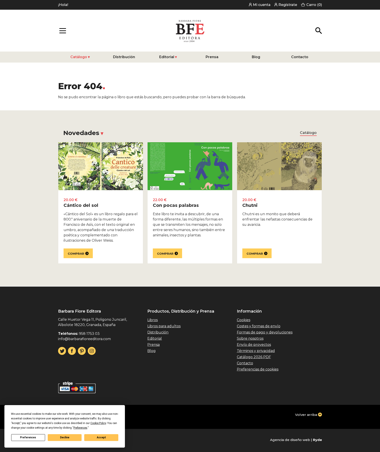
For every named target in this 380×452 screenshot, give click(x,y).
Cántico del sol (81, 205)
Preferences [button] (80, 427)
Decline (64, 437)
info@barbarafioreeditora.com (84, 339)
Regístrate (287, 5)
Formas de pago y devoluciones (264, 332)
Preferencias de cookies (257, 369)
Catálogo (78, 57)
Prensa (212, 57)
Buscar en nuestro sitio (318, 30)
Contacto (299, 57)
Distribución (124, 57)
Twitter (62, 351)
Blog (256, 57)
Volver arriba (306, 415)
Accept (101, 437)
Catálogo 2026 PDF (254, 357)
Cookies (243, 320)
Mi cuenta (261, 5)
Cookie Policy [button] (98, 423)
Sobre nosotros (250, 338)
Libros (152, 320)
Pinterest (82, 351)
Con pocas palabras (176, 205)
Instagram (92, 351)
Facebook (72, 351)
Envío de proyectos (254, 345)
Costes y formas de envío (258, 326)
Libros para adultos (164, 326)
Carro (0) (314, 5)
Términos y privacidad (256, 351)
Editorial (166, 57)
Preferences (28, 437)
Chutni (250, 205)
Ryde (317, 440)
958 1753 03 (89, 334)
